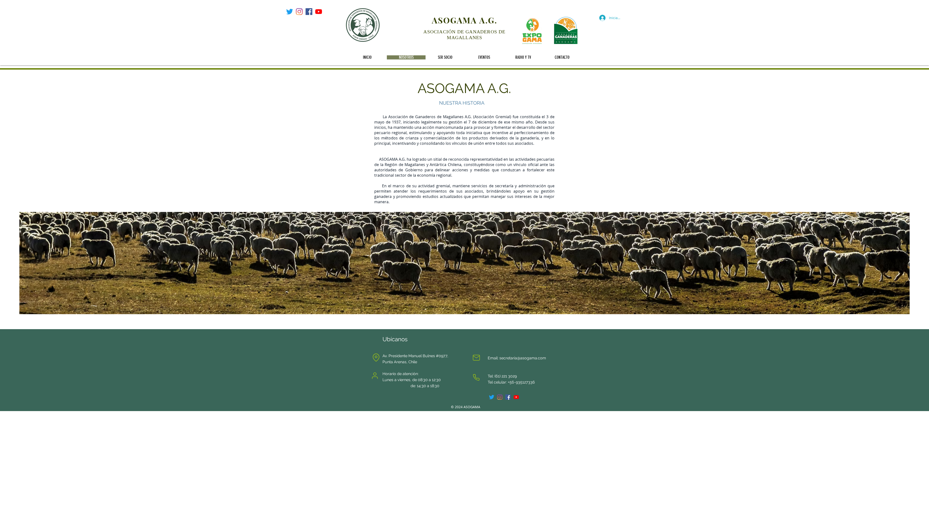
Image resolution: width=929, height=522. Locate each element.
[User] (375, 376)
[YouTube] (318, 11)
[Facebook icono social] (309, 11)
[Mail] (476, 357)
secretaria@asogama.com (522, 358)
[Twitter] (289, 11)
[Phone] (476, 377)
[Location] (376, 357)
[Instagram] (299, 11)
